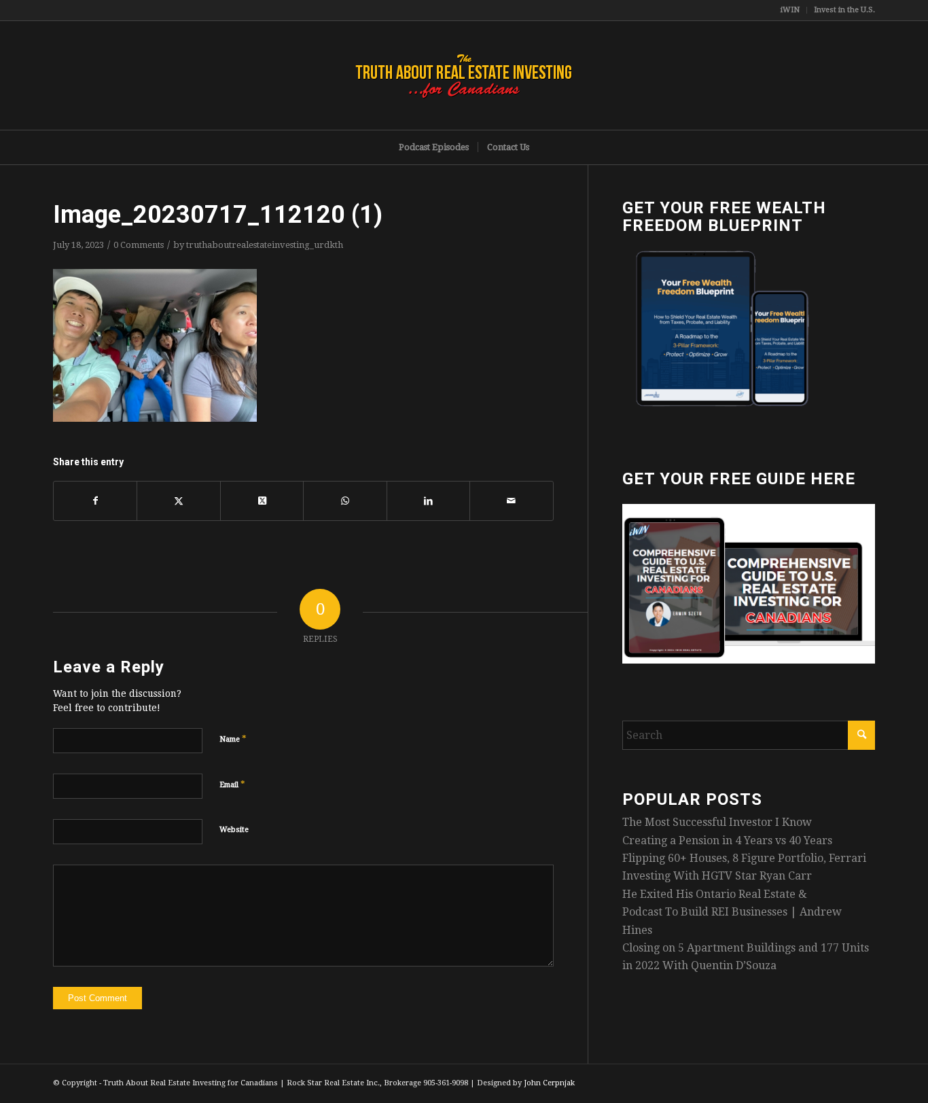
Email (232, 784)
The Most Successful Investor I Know (717, 822)
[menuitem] (790, 10)
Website (234, 829)
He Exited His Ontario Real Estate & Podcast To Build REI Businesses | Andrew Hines (732, 912)
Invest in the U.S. (844, 9)
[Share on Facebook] (95, 501)
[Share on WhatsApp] (345, 501)
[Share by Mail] (511, 501)
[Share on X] (178, 501)
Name (233, 739)
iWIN (790, 9)
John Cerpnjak (549, 1083)
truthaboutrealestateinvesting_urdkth (264, 245)
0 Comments (138, 245)
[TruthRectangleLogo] (464, 75)
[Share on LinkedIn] (428, 501)
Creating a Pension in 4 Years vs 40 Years (727, 840)
